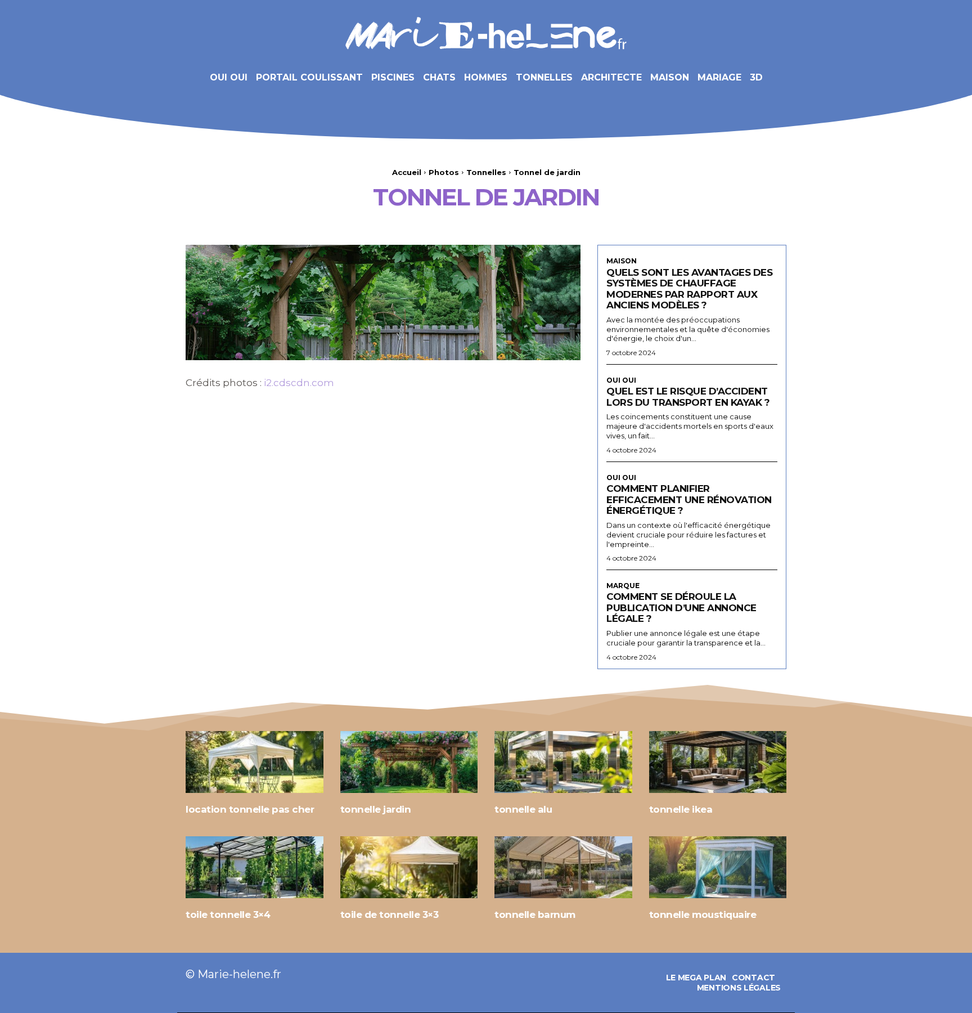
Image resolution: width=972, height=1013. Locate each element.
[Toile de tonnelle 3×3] (409, 867)
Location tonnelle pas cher (250, 809)
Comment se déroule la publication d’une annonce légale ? (681, 607)
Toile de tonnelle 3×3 (389, 914)
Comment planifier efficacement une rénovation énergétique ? (689, 499)
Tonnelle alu (523, 809)
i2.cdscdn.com (299, 382)
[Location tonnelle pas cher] (254, 762)
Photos (444, 172)
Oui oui (621, 380)
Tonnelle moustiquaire (703, 914)
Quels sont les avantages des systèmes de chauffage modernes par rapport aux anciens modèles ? (689, 289)
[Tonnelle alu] (563, 762)
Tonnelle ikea (681, 809)
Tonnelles (486, 172)
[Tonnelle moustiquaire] (718, 867)
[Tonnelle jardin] (409, 762)
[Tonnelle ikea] (718, 762)
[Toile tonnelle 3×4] (254, 867)
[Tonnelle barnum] (563, 867)
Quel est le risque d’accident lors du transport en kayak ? (688, 397)
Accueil (406, 172)
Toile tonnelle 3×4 (228, 914)
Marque (623, 586)
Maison (621, 261)
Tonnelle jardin (375, 809)
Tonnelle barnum (534, 914)
